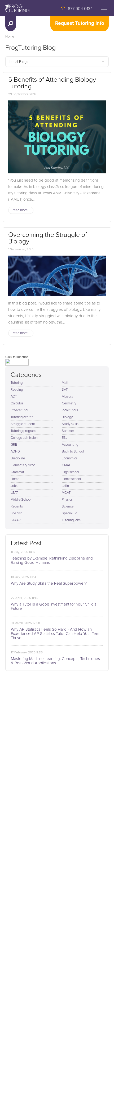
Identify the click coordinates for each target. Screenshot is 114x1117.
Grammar (17, 472)
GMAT (66, 465)
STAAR (16, 520)
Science (67, 506)
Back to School (73, 451)
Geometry (69, 403)
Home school (71, 479)
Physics (67, 499)
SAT (65, 389)
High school (70, 472)
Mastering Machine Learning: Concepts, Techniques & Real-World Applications (55, 661)
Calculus (17, 403)
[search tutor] (10, 23)
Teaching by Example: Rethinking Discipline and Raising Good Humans (52, 560)
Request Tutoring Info (79, 23)
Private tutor (19, 410)
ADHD (15, 451)
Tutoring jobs (71, 520)
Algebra (67, 396)
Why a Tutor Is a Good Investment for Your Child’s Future (53, 606)
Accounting (70, 444)
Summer (68, 431)
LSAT (14, 493)
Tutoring (17, 383)
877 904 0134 (80, 9)
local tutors (70, 410)
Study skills (70, 424)
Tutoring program (23, 431)
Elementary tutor (23, 465)
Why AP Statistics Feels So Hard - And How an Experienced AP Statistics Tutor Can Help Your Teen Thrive (55, 633)
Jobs (14, 486)
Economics (69, 458)
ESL (64, 438)
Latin (65, 486)
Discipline (18, 458)
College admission (24, 438)
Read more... (21, 210)
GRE (14, 444)
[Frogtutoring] (16, 9)
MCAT (66, 493)
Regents (17, 506)
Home (9, 36)
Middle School (21, 499)
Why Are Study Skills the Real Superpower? (49, 583)
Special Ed (69, 513)
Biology (67, 417)
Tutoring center (22, 417)
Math (65, 383)
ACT (14, 396)
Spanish (17, 513)
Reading (17, 389)
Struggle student (23, 424)
